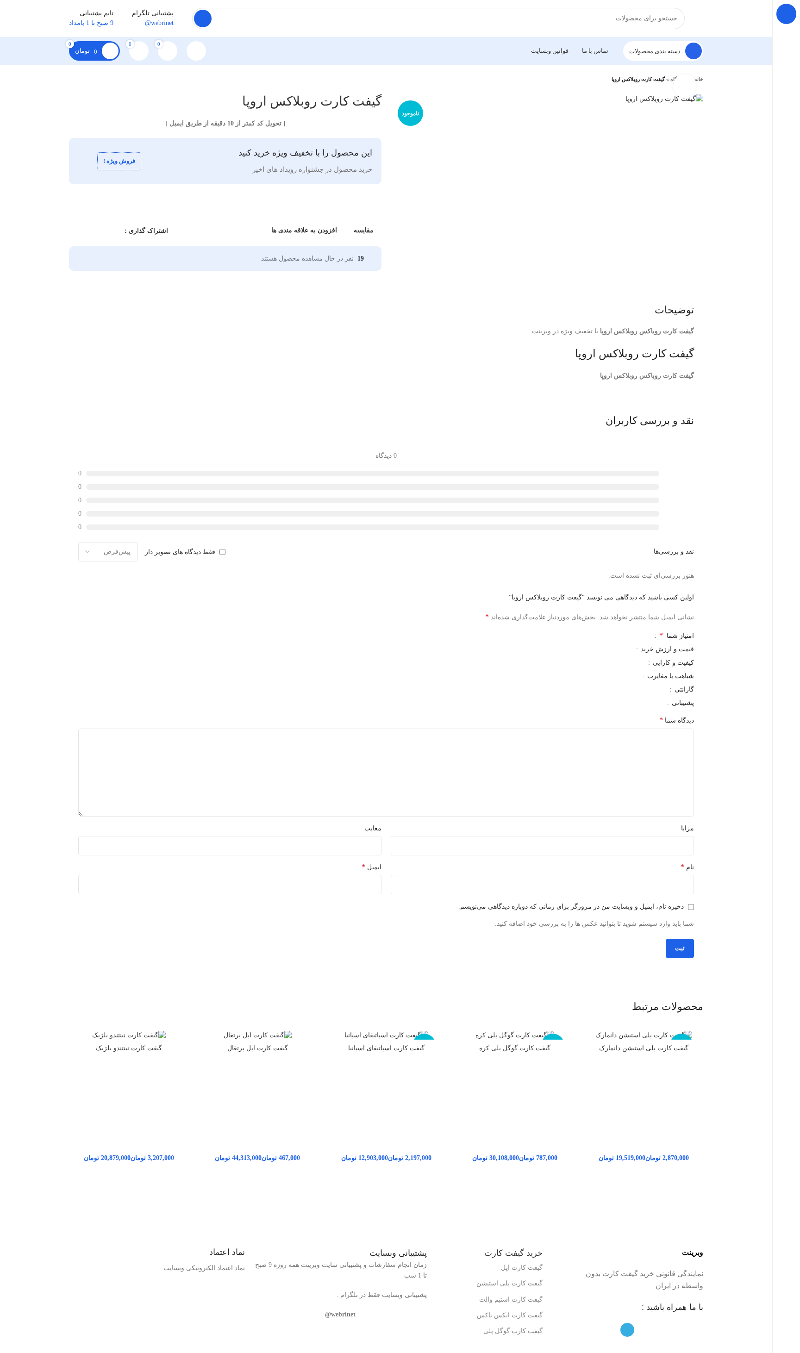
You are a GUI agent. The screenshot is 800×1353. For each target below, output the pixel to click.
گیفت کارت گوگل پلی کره (514, 1048)
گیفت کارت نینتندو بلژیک (129, 1048)
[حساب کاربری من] (196, 51)
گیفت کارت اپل (522, 1267)
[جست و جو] (203, 18)
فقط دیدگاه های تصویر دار (180, 551)
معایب (372, 828)
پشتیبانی (682, 703)
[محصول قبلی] (92, 79)
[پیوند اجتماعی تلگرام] (74, 231)
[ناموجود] (643, 1035)
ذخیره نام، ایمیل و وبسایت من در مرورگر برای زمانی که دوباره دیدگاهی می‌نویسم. (571, 906)
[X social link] (106, 231)
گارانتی (683, 689)
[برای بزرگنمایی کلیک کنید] (684, 85)
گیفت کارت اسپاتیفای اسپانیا (386, 1048)
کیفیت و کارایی (672, 663)
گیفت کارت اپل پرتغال (257, 1048)
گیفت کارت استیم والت (511, 1299)
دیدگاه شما (676, 720)
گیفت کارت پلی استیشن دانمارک (643, 1048)
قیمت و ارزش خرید (666, 649)
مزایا (687, 828)
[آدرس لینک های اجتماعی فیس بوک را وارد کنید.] (117, 231)
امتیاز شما (676, 635)
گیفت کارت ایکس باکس (510, 1315)
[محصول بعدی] (73, 79)
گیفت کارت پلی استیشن (509, 1283)
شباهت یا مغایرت (669, 676)
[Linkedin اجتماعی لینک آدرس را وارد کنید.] (85, 231)
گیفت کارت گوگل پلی (513, 1331)
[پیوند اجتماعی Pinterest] (95, 231)
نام (687, 867)
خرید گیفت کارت (513, 1253)
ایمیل (371, 867)
